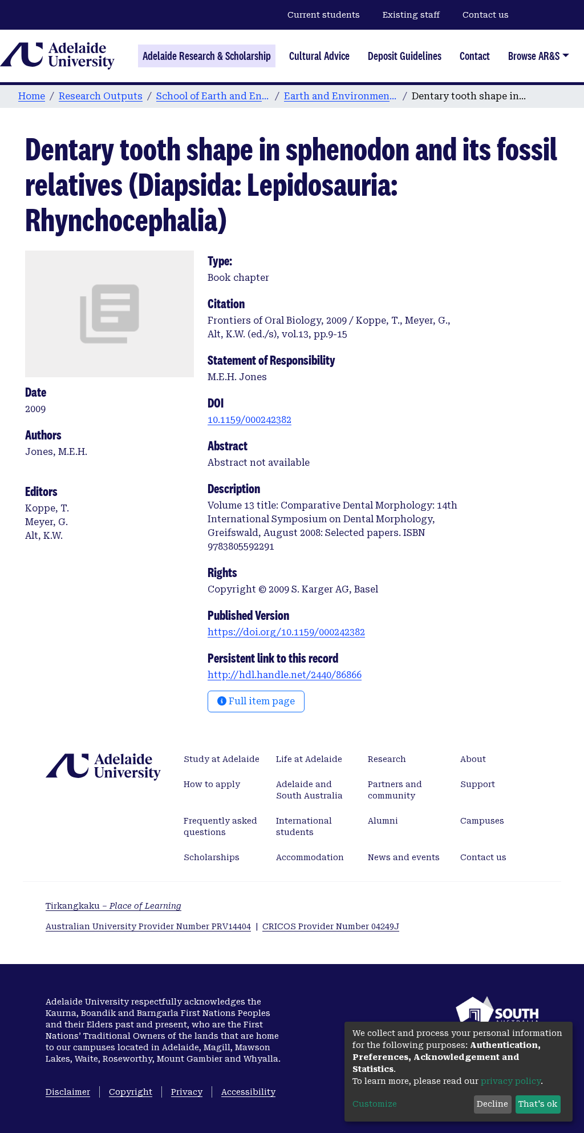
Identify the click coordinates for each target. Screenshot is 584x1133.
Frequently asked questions (220, 826)
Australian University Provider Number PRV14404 (148, 926)
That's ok (537, 1103)
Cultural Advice (319, 56)
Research (387, 759)
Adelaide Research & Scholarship (207, 56)
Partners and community (395, 790)
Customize (374, 1103)
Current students (323, 14)
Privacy (186, 1091)
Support (477, 784)
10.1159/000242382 (249, 419)
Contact (475, 56)
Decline (492, 1103)
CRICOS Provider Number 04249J (330, 926)
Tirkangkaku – (113, 905)
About (473, 759)
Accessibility (248, 1091)
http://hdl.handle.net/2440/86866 (285, 675)
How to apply (212, 784)
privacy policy (511, 1081)
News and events (404, 857)
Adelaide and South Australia (309, 790)
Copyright (130, 1091)
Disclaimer (68, 1091)
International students (304, 826)
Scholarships (212, 857)
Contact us (486, 14)
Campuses (482, 820)
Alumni (383, 820)
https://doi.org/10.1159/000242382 (286, 632)
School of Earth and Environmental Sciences (213, 96)
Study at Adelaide (221, 759)
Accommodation (310, 857)
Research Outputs (101, 96)
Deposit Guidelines (404, 56)
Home (31, 96)
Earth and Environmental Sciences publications (341, 96)
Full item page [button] (260, 701)
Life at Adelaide (309, 759)
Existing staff (411, 14)
